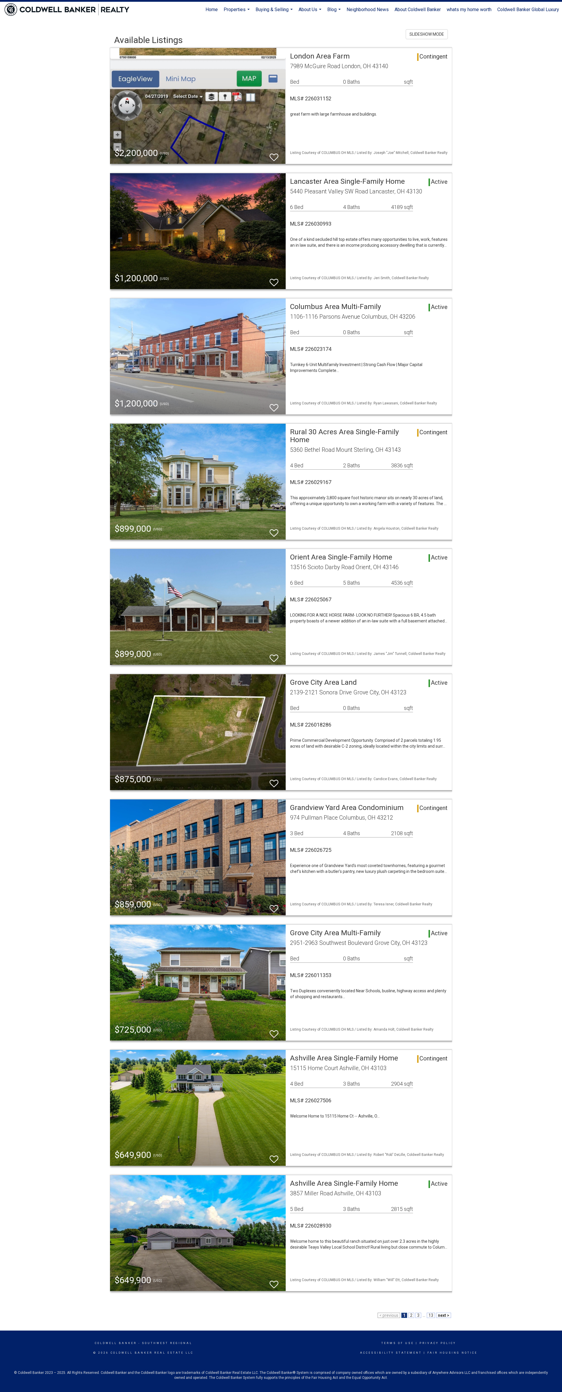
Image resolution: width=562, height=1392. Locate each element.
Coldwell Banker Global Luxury (528, 9)
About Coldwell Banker (418, 9)
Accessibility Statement (391, 1352)
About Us (311, 12)
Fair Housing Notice (452, 1352)
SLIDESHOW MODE (426, 34)
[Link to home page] (69, 10)
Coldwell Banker (116, 1343)
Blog (334, 12)
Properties (237, 12)
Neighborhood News (368, 9)
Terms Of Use (397, 1343)
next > (443, 1315)
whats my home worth (469, 9)
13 (431, 1315)
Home (211, 9)
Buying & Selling (275, 12)
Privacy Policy (437, 1343)
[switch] (274, 155)
